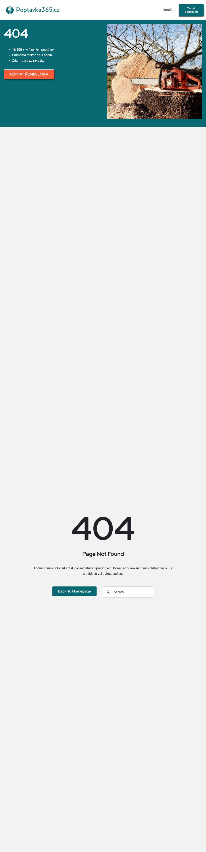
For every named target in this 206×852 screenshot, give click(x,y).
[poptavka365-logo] (33, 4)
